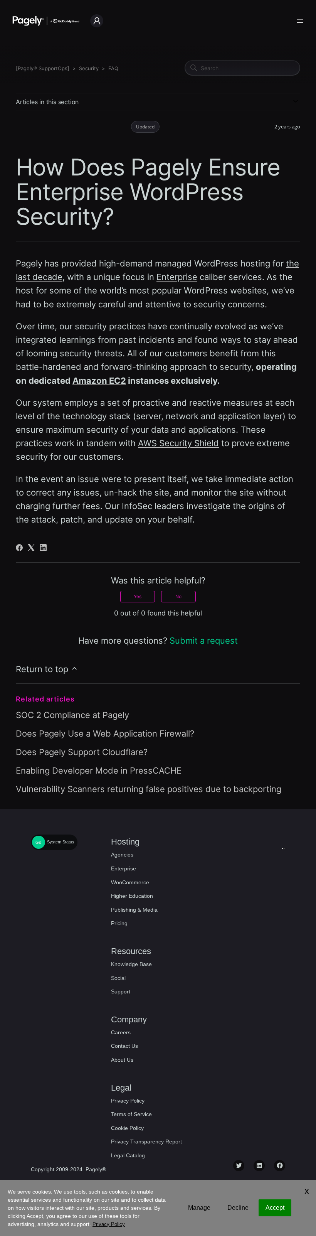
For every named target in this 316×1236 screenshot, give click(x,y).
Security (89, 68)
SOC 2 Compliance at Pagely (72, 715)
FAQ (113, 68)
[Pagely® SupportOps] (42, 68)
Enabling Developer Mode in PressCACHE (99, 771)
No (178, 596)
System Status (60, 842)
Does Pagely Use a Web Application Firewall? (105, 733)
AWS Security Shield (178, 443)
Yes (137, 596)
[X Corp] (31, 547)
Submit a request (204, 641)
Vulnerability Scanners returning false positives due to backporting (148, 789)
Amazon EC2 (99, 381)
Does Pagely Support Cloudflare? (82, 752)
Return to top (43, 669)
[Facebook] (19, 547)
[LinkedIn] (43, 547)
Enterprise (176, 277)
